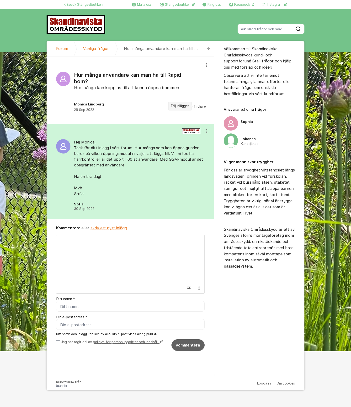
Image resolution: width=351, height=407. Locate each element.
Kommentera (188, 345)
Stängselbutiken (178, 4)
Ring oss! (214, 4)
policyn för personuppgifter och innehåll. (126, 342)
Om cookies (286, 383)
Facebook (242, 4)
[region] (130, 89)
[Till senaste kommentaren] (209, 48)
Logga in (264, 383)
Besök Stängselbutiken (85, 4)
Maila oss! (144, 4)
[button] (188, 287)
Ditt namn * (65, 299)
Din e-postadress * (71, 317)
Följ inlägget (180, 106)
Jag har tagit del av (110, 342)
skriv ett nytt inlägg (108, 228)
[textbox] (130, 259)
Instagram (275, 4)
